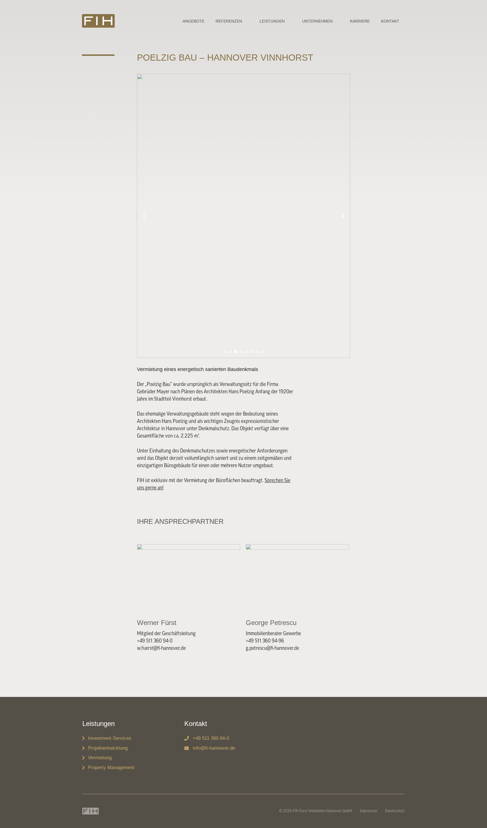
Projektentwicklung (108, 748)
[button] (224, 351)
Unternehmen (317, 21)
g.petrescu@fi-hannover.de (272, 648)
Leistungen (272, 21)
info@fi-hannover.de (214, 748)
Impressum (368, 811)
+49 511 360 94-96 (265, 640)
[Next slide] (343, 216)
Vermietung (100, 757)
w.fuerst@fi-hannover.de (161, 648)
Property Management (111, 767)
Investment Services (109, 738)
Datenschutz (395, 811)
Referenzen (229, 21)
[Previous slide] (144, 216)
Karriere (360, 21)
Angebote (193, 21)
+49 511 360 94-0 (154, 640)
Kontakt (390, 21)
